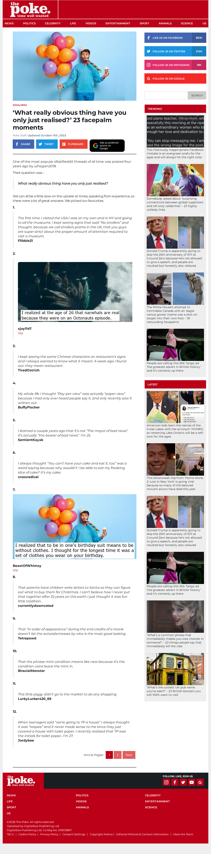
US (204, 23)
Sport (144, 23)
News (9, 23)
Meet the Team (183, 834)
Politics (29, 23)
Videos (91, 23)
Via (20, 333)
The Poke (30, 9)
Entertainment (118, 23)
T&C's (10, 834)
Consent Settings (73, 834)
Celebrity (53, 23)
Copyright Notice (101, 834)
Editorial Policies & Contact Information (142, 834)
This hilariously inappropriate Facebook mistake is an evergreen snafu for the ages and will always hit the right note (175, 153)
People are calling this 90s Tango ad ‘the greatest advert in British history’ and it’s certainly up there (174, 366)
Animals (165, 23)
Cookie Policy (27, 834)
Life (73, 23)
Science (187, 23)
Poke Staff (19, 135)
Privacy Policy (49, 834)
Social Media (20, 105)
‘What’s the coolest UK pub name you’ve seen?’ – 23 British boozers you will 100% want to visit (174, 691)
